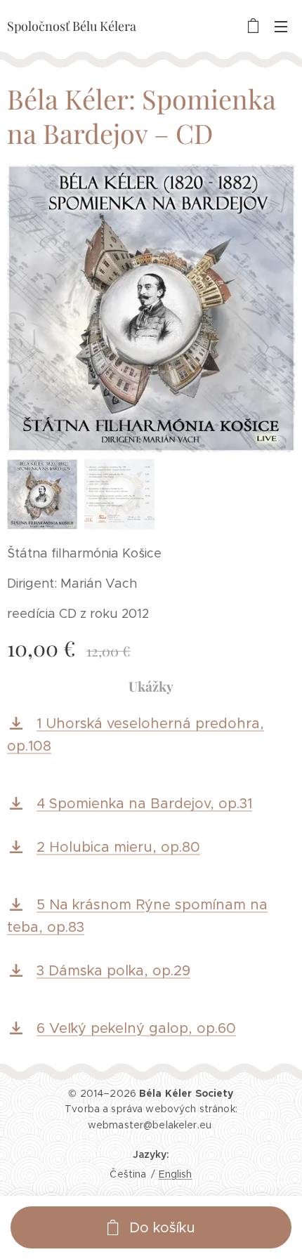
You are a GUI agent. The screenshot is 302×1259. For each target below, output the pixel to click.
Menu (281, 26)
